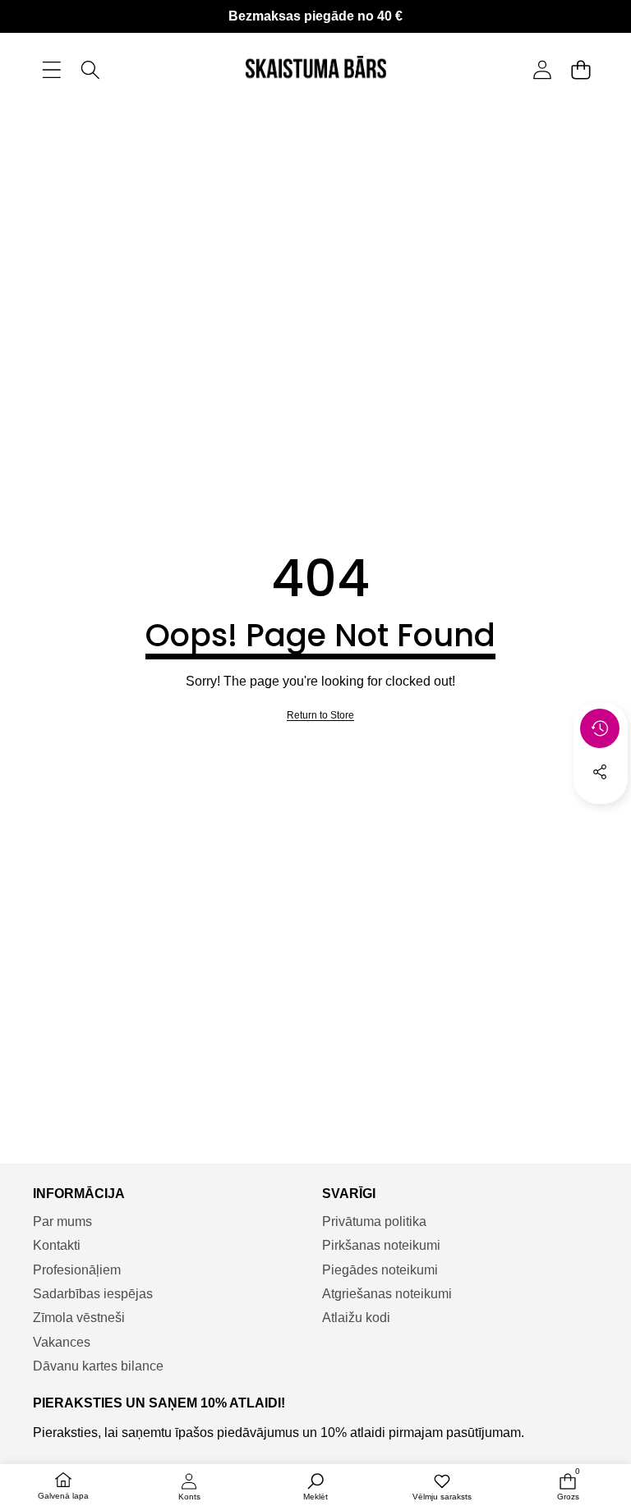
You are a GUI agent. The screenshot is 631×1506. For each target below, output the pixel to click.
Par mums (62, 1221)
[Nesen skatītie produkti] (599, 728)
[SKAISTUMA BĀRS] (316, 70)
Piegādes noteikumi (380, 1270)
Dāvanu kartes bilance (98, 1366)
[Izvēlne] (51, 70)
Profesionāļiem (77, 1270)
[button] (580, 70)
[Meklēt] (89, 70)
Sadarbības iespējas (93, 1294)
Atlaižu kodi (356, 1318)
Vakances (61, 1342)
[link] (320, 716)
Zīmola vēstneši (79, 1318)
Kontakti (57, 1245)
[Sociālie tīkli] (599, 772)
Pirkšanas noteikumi (381, 1245)
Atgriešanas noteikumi (387, 1294)
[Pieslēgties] (541, 70)
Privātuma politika (374, 1221)
